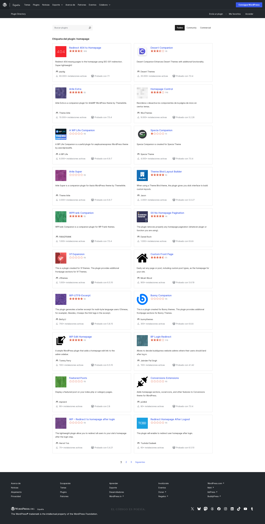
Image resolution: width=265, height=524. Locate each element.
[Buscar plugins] (90, 28)
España (40, 509)
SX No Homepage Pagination (167, 212)
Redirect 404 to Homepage (85, 47)
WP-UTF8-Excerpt (80, 295)
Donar (162, 492)
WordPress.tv (116, 496)
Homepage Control (162, 89)
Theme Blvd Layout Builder (166, 171)
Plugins (63, 492)
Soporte (113, 487)
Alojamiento (16, 492)
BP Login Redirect (161, 336)
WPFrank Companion (81, 212)
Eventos (162, 487)
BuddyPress (214, 496)
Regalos (163, 496)
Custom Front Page (162, 254)
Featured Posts (78, 378)
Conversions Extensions (165, 378)
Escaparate (65, 483)
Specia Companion (161, 130)
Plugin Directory (18, 14)
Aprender (113, 483)
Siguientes (140, 462)
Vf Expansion (76, 254)
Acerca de (16, 483)
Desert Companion (162, 47)
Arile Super (75, 171)
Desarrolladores (116, 492)
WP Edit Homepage (80, 336)
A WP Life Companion (82, 130)
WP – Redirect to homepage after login (92, 419)
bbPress (213, 492)
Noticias (14, 487)
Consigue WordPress (249, 5)
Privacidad (16, 496)
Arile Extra (75, 89)
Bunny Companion (161, 295)
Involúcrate (163, 483)
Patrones (64, 496)
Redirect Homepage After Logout (170, 419)
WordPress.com (216, 483)
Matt (211, 487)
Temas (63, 487)
